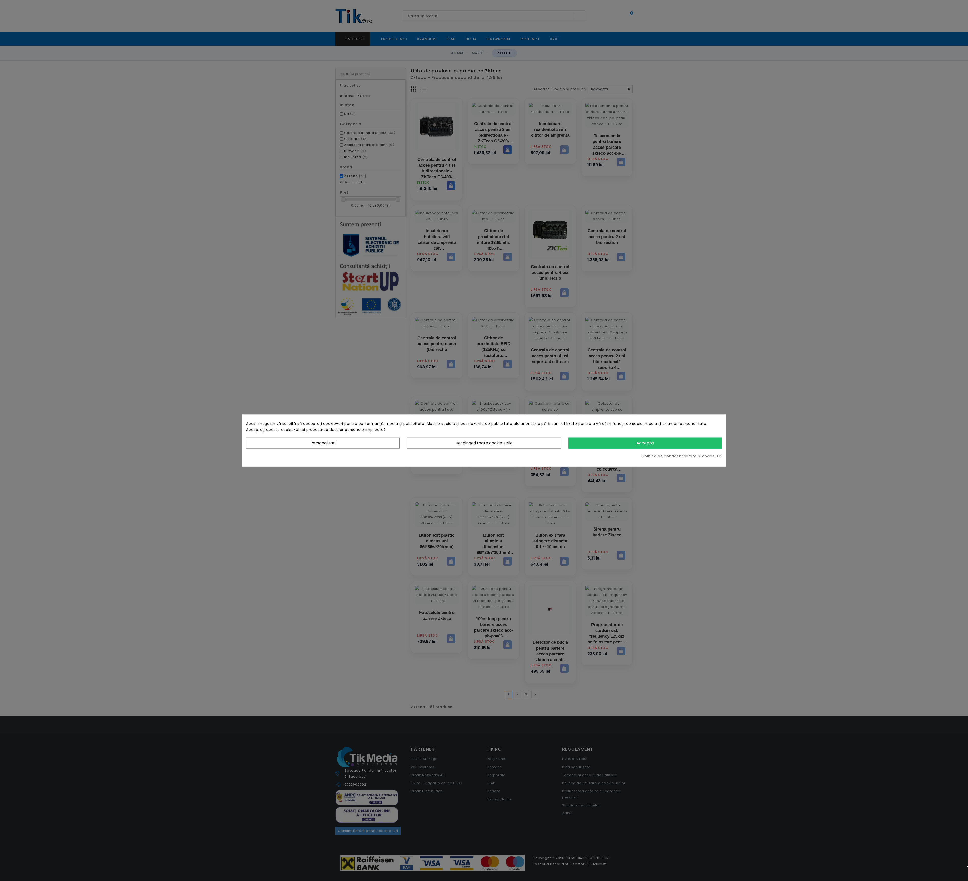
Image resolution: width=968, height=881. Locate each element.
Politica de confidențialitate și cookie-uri (682, 455)
